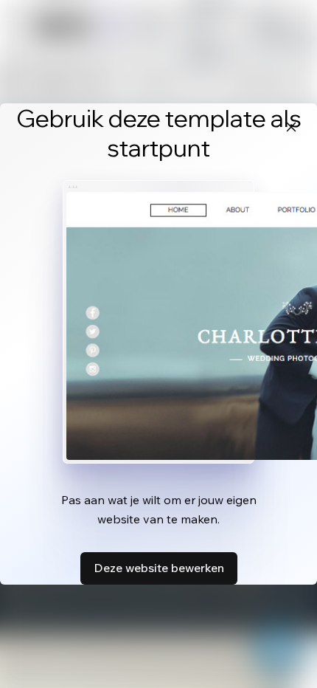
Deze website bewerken (159, 567)
